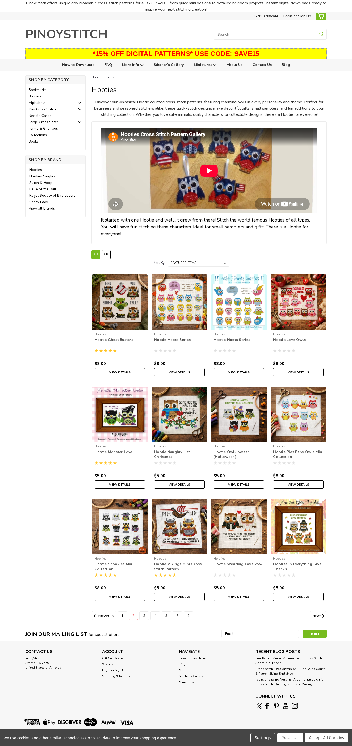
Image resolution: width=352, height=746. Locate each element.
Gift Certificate (266, 16)
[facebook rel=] (267, 706)
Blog (286, 64)
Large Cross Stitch (44, 122)
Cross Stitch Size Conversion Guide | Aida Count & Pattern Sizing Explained (290, 671)
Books (34, 141)
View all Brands (42, 208)
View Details (120, 372)
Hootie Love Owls (289, 339)
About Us (234, 64)
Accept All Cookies (326, 738)
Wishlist (108, 664)
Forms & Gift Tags (43, 128)
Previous (105, 616)
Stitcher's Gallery (169, 64)
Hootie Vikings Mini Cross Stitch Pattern (178, 566)
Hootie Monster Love (113, 451)
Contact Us (262, 64)
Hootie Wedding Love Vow (238, 564)
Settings (263, 738)
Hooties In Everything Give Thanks (297, 566)
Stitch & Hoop (40, 182)
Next (317, 616)
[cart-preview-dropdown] (320, 16)
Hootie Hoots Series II (234, 339)
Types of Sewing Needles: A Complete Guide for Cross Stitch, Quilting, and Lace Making (290, 681)
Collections (38, 135)
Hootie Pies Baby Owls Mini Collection (298, 454)
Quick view (119, 326)
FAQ (108, 64)
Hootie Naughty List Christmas (172, 454)
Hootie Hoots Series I (173, 339)
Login (287, 16)
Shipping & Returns (116, 676)
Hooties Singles (42, 176)
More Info (131, 64)
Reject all (290, 738)
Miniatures (203, 64)
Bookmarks (38, 89)
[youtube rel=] (285, 706)
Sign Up (304, 16)
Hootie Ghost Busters (114, 339)
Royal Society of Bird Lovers (52, 195)
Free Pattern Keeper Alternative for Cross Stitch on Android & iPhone (290, 660)
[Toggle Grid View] (95, 254)
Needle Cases (40, 115)
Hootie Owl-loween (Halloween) (232, 454)
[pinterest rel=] (276, 706)
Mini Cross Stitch (42, 109)
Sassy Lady (38, 202)
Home (95, 77)
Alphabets (37, 102)
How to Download (78, 64)
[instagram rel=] (295, 706)
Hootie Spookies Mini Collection (114, 566)
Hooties (35, 169)
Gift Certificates (113, 658)
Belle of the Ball (42, 189)
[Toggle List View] (106, 254)
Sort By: (159, 262)
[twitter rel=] (259, 706)
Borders (35, 96)
